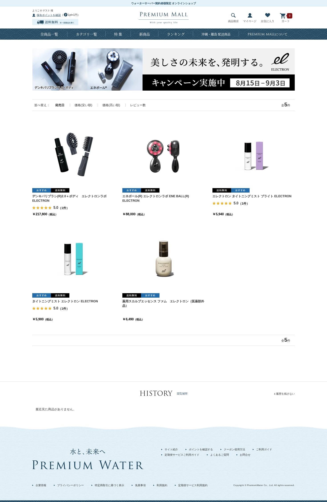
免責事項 (140, 485)
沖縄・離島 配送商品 (216, 34)
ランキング (176, 34)
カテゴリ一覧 (86, 34)
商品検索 (233, 21)
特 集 (118, 34)
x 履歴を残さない (284, 393)
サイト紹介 (171, 449)
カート (286, 21)
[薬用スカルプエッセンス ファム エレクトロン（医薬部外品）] (163, 257)
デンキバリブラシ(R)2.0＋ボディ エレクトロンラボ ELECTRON (69, 198)
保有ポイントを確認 (49, 15)
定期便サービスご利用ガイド (182, 454)
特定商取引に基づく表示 (109, 485)
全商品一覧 (49, 34)
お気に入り (267, 21)
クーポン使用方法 (234, 449)
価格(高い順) (111, 105)
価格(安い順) (83, 105)
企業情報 (41, 485)
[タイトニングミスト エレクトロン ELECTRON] (73, 257)
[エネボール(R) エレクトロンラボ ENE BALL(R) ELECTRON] (163, 152)
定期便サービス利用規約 (193, 485)
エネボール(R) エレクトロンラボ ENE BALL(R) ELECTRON (155, 198)
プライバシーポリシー (70, 485)
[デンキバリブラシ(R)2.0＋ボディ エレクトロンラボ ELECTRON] (73, 152)
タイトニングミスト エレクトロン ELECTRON (65, 301)
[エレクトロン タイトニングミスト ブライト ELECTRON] (253, 152)
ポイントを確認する (201, 449)
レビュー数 (138, 105)
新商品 (144, 34)
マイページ (249, 21)
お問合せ (245, 454)
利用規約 (162, 485)
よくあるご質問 (219, 454)
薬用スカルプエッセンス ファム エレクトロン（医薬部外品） (163, 303)
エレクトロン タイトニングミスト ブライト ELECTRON (251, 196)
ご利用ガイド (264, 449)
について (267, 34)
